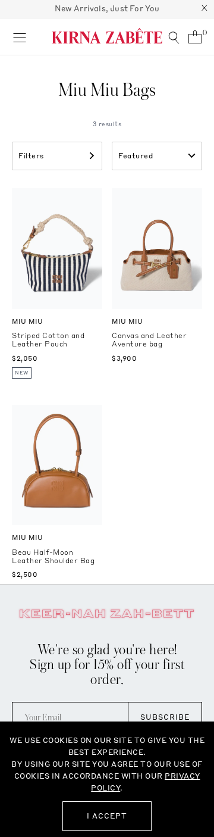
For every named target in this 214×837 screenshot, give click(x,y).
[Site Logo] (107, 35)
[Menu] (19, 37)
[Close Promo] (204, 9)
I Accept (107, 815)
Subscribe (165, 717)
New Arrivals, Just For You (107, 8)
